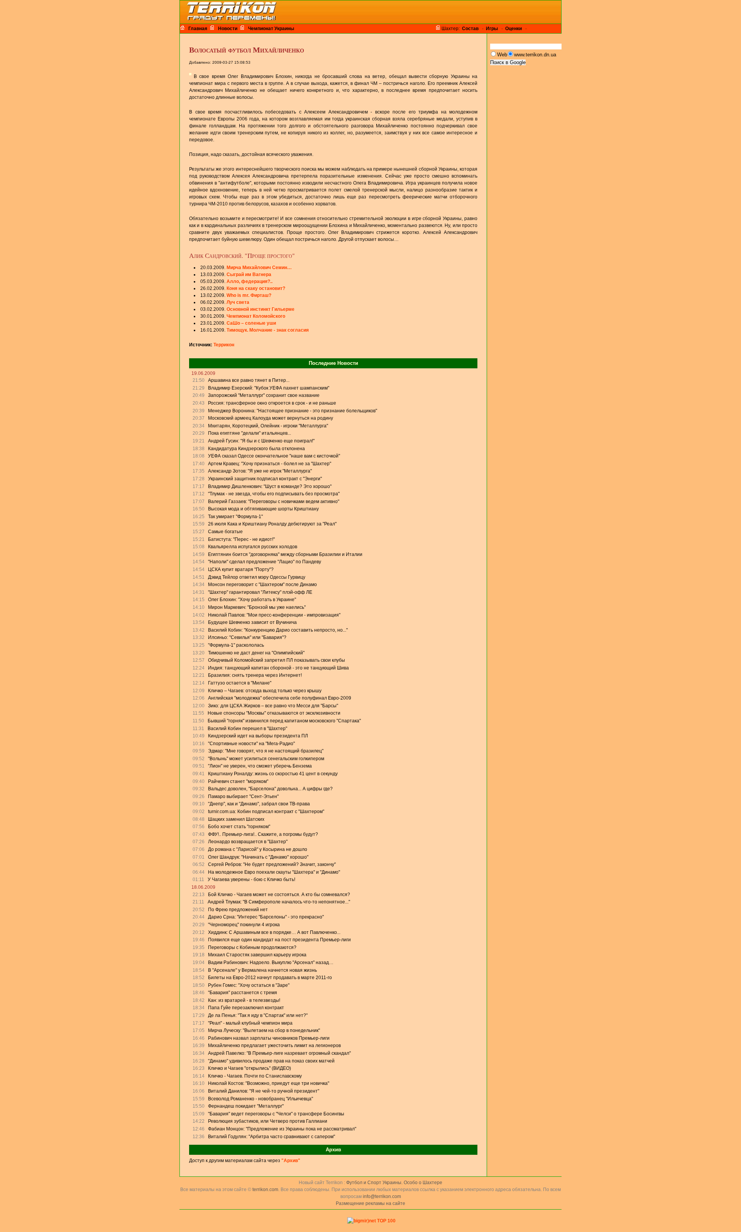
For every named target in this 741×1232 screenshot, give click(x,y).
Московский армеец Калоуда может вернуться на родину (270, 418)
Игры (492, 28)
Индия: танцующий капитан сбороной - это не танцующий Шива (278, 668)
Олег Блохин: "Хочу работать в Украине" (252, 599)
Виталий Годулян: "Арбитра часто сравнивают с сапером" (271, 1136)
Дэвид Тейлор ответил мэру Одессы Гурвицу (256, 577)
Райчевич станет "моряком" (238, 781)
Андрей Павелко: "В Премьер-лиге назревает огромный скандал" (279, 1053)
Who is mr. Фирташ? (249, 295)
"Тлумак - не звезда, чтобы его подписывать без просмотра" (274, 494)
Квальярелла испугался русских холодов (252, 546)
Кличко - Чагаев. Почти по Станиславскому (255, 1076)
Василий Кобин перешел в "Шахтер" (247, 728)
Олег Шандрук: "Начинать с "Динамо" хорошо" (258, 857)
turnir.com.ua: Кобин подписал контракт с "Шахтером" (266, 811)
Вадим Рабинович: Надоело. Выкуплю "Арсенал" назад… (270, 962)
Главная (197, 28)
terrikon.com (264, 1189)
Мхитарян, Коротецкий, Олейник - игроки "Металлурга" (268, 426)
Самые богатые (225, 531)
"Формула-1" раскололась (236, 645)
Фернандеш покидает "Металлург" (246, 1106)
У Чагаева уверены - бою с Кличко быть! (251, 879)
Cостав (470, 28)
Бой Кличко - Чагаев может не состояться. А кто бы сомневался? (279, 894)
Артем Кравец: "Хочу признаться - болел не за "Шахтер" (269, 463)
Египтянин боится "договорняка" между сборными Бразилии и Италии (285, 554)
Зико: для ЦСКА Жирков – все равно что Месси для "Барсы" (273, 705)
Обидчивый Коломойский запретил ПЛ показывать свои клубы (276, 660)
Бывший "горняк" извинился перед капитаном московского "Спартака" (284, 721)
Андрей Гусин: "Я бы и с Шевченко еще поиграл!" (261, 441)
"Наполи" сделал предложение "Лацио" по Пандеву (264, 561)
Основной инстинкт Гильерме (260, 309)
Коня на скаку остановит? (256, 288)
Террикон (223, 344)
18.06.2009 (203, 887)
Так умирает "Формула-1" (235, 516)
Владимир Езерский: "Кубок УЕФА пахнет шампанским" (268, 388)
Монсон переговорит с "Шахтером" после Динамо (262, 584)
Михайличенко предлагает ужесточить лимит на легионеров (274, 1045)
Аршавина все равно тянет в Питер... (248, 380)
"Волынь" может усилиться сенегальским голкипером (266, 758)
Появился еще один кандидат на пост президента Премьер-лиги (279, 939)
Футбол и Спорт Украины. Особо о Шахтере (394, 1182)
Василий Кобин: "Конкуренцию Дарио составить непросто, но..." (278, 630)
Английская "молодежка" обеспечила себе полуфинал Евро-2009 (279, 698)
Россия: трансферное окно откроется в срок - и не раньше (272, 403)
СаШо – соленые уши (251, 323)
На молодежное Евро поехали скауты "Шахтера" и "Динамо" (274, 872)
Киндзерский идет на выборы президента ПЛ (258, 736)
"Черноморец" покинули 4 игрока (244, 924)
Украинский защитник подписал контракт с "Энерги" (265, 478)
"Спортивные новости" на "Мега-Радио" (251, 743)
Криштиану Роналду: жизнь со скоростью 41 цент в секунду (273, 773)
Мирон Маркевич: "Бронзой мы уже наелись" (257, 607)
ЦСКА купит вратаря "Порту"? (241, 569)
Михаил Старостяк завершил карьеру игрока (257, 954)
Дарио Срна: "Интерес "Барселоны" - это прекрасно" (266, 917)
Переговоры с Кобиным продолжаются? (252, 947)
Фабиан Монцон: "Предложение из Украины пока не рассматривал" (282, 1129)
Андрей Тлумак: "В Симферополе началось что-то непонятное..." (279, 902)
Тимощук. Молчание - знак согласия (268, 330)
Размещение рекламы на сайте (370, 1203)
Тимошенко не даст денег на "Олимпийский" (256, 653)
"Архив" (290, 1160)
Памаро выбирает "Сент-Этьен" (243, 796)
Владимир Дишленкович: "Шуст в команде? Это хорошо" (270, 486)
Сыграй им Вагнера (249, 274)
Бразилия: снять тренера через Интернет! (255, 675)
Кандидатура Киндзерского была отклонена (256, 448)
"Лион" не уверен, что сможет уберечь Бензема (260, 766)
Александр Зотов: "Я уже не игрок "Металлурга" (260, 471)
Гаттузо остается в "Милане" (239, 683)
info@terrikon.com (382, 1196)
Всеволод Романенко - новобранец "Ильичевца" (260, 1099)
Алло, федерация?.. (249, 281)
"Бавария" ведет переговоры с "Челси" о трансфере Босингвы (276, 1114)
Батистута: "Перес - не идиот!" (241, 539)
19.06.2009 (203, 373)
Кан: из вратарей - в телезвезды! (244, 1000)
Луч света (238, 302)
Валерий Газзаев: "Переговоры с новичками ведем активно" (273, 501)
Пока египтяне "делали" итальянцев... (249, 433)
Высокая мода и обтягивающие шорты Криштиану (263, 509)
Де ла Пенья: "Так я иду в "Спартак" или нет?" (258, 1015)
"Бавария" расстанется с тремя (242, 992)
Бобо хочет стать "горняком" (239, 826)
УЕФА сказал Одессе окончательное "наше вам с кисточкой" (274, 456)
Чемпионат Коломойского (256, 316)
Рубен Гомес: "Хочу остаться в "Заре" (248, 985)
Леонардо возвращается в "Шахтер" (248, 841)
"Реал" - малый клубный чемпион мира (250, 1023)
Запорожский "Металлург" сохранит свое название (264, 395)
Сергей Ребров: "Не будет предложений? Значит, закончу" (272, 864)
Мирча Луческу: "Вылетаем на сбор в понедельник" (264, 1030)
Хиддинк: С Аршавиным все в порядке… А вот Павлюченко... (274, 932)
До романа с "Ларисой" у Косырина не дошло (257, 849)
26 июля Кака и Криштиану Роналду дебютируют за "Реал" (272, 524)
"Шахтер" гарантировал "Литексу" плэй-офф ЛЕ (260, 592)
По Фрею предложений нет (238, 909)
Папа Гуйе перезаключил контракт (246, 1007)
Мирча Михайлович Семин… (259, 267)
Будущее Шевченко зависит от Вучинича (252, 622)
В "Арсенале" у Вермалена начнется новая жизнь (262, 970)
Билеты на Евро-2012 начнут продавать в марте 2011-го (270, 977)
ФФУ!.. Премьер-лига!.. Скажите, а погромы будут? (263, 834)
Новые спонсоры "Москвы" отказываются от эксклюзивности (274, 713)
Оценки (513, 28)
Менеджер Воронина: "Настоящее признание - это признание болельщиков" (292, 410)
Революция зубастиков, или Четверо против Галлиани (267, 1121)
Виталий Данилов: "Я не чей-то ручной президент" (263, 1091)
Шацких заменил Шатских (236, 819)
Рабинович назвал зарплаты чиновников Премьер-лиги (269, 1038)
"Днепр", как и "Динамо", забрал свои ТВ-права (259, 804)
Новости (227, 28)
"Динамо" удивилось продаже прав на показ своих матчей (271, 1061)
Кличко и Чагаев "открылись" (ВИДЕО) (249, 1068)
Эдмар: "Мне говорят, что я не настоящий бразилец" (265, 751)
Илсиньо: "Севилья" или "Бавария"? (247, 637)
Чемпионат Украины (271, 28)
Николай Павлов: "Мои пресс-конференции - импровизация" (274, 615)
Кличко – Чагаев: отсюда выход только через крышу (264, 690)
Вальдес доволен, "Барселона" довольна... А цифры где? (270, 788)
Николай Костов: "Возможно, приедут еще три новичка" (268, 1083)
